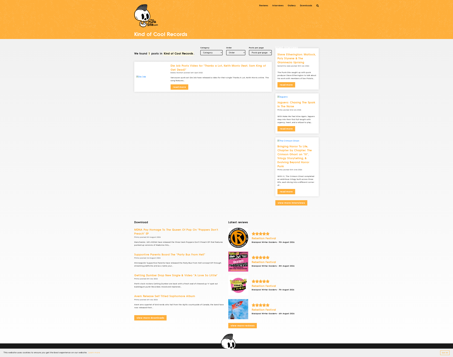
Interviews (277, 5)
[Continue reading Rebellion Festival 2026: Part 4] (238, 238)
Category (204, 48)
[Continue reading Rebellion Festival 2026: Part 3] (238, 262)
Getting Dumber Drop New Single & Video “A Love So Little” (176, 275)
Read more (179, 87)
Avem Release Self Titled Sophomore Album (164, 296)
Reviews (263, 5)
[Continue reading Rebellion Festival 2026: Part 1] (238, 309)
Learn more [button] (94, 352)
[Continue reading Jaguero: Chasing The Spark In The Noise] (297, 96)
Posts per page (256, 48)
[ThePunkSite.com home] (146, 15)
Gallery (292, 5)
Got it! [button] (445, 353)
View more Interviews (291, 202)
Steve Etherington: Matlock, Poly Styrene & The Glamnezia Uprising (296, 58)
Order (229, 48)
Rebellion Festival (264, 238)
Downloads (306, 5)
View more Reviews (242, 325)
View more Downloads (150, 317)
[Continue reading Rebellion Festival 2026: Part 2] (238, 285)
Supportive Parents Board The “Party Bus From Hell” (169, 254)
